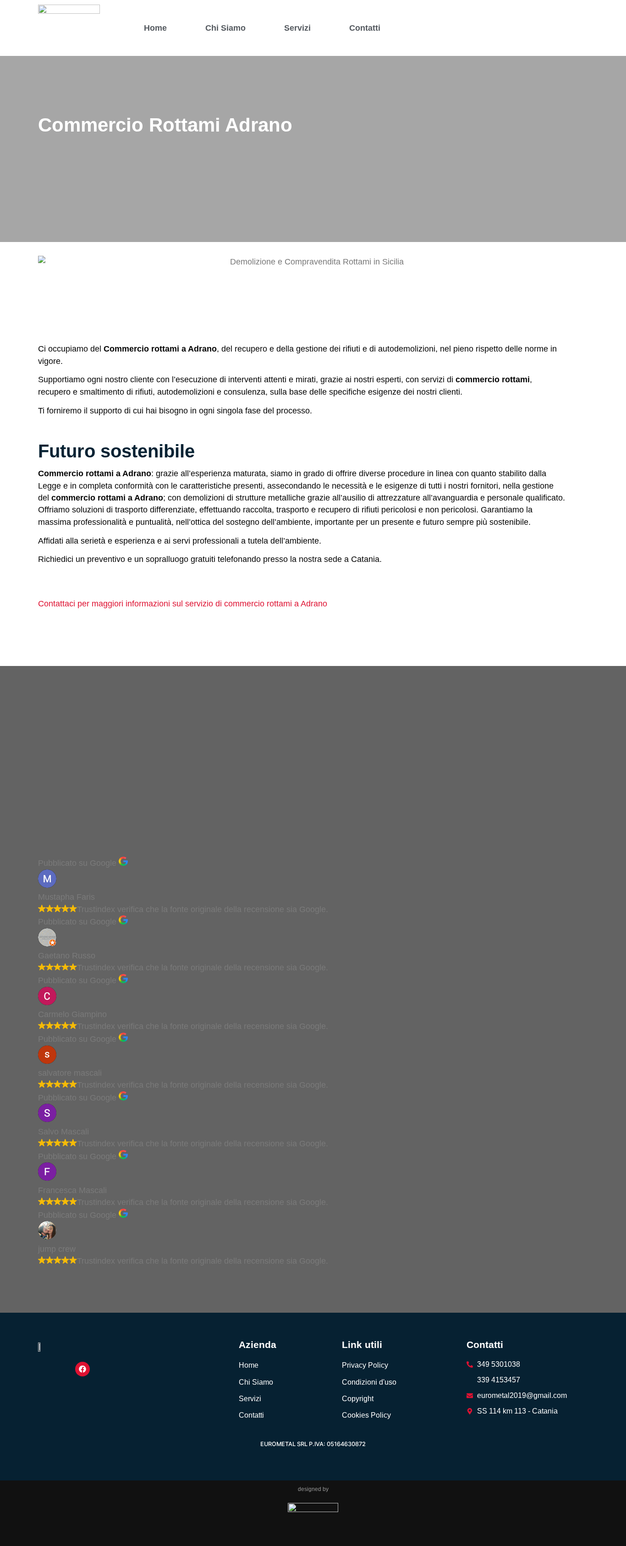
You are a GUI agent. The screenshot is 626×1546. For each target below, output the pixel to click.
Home (155, 28)
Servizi (297, 28)
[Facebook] (82, 1369)
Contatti (364, 28)
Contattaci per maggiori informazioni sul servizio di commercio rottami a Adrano (182, 603)
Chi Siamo (225, 28)
